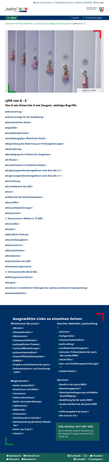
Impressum (15, 455)
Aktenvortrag (14, 111)
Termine (18, 433)
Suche (75, 17)
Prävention (19, 413)
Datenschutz (32, 455)
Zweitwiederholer (16, 293)
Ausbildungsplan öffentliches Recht (26, 138)
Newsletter (29, 459)
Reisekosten (13, 255)
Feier (9, 191)
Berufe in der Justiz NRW (73, 384)
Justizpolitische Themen (26, 344)
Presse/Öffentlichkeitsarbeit (29, 356)
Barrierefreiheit (84, 2)
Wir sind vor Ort (68, 415)
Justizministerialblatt (25, 352)
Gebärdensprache (64, 2)
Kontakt (100, 2)
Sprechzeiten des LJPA (18, 261)
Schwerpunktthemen (25, 340)
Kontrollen (12, 223)
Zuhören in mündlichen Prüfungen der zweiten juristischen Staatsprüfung (47, 287)
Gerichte (64, 331)
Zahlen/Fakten (67, 371)
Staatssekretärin (22, 332)
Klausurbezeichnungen (19, 207)
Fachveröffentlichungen (26, 348)
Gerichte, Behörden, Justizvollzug (31, 23)
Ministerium (20, 336)
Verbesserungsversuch (19, 266)
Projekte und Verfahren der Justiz (31, 364)
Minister (18, 328)
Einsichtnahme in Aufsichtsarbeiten (26, 165)
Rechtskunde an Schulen (27, 417)
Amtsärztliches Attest (18, 122)
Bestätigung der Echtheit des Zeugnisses (28, 154)
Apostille (11, 127)
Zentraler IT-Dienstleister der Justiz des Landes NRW (78, 354)
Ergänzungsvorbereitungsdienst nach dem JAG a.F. (34, 170)
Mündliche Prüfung (17, 234)
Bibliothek (19, 409)
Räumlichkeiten (15, 250)
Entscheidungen (94, 17)
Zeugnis (11, 282)
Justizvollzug (66, 344)
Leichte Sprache (44, 2)
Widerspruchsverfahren (19, 277)
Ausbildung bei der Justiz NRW (76, 399)
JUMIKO (17, 360)
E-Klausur (12, 159)
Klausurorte (13, 213)
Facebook (75, 455)
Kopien (10, 229)
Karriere (62, 380)
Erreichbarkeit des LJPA (19, 186)
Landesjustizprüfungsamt (59, 23)
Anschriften (66, 359)
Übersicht (14, 459)
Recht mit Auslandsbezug (27, 401)
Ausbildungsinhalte (17, 133)
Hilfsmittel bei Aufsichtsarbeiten (24, 197)
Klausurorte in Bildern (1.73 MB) (25, 218)
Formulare (19, 393)
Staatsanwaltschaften (71, 339)
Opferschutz (20, 405)
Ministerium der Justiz (24, 323)
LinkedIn (81, 459)
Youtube (97, 455)
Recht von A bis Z (22, 429)
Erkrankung (13, 181)
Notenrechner (14, 245)
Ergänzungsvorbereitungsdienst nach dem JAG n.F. (34, 175)
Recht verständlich (23, 385)
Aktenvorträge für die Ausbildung (25, 117)
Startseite (9, 23)
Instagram (96, 459)
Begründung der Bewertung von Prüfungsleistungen (35, 143)
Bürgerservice (19, 380)
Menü (13, 18)
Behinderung (14, 149)
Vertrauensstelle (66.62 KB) (22, 271)
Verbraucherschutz (24, 397)
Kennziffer (12, 202)
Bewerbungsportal (69, 388)
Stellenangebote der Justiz (73, 411)
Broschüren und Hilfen (26, 389)
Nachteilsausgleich (17, 239)
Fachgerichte (66, 335)
